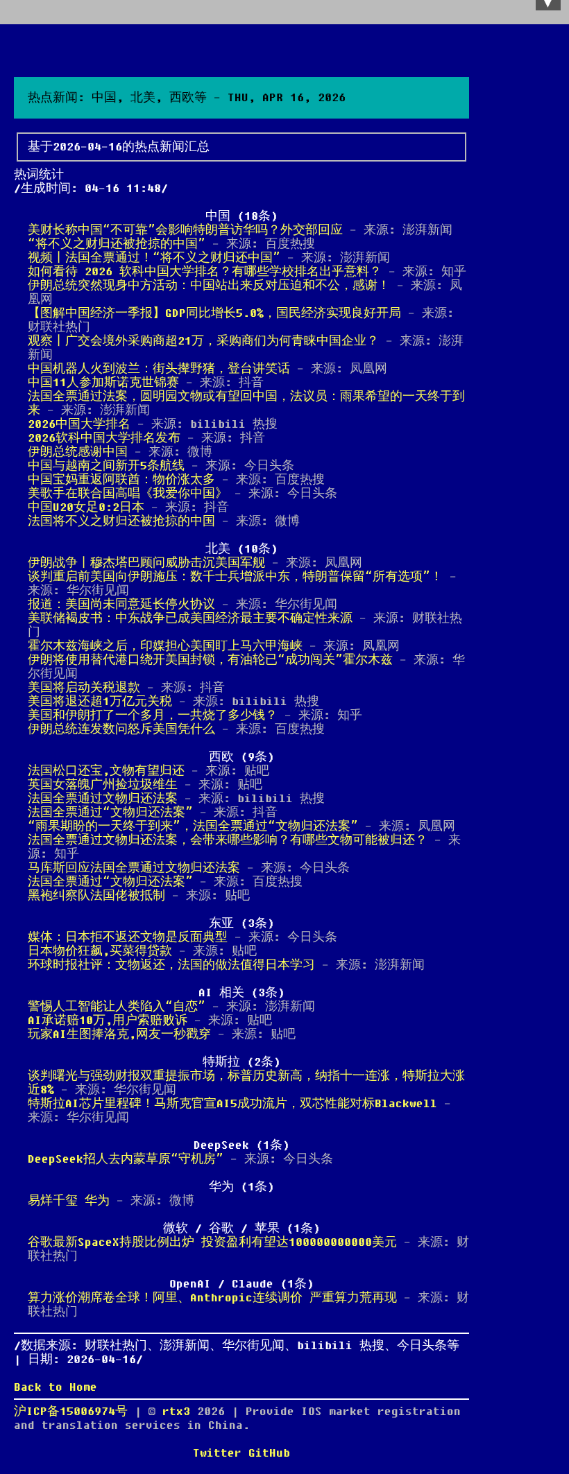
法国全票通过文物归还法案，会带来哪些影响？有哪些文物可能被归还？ (227, 840)
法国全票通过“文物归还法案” (110, 813)
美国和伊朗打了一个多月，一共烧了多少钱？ (153, 715)
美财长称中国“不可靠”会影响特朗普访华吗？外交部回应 (185, 230)
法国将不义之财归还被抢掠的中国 (121, 521)
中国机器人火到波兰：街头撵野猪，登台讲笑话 (159, 369)
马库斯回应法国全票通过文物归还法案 (134, 868)
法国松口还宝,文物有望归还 (106, 771)
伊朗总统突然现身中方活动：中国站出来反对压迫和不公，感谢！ (209, 286)
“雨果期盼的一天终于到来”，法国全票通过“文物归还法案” (193, 826)
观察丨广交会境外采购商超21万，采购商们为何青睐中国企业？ (203, 341)
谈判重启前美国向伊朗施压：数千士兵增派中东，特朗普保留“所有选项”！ (235, 577)
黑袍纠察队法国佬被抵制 (96, 896)
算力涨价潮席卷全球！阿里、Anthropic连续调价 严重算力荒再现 (212, 1298)
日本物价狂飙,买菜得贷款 (100, 951)
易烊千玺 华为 (69, 1201)
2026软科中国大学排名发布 (104, 438)
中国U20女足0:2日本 (86, 507)
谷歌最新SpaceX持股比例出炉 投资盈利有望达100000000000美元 (212, 1242)
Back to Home (55, 1387)
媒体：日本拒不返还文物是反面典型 (128, 937)
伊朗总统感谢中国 (78, 452)
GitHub (269, 1453)
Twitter (217, 1453)
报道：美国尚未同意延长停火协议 (121, 605)
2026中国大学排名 (79, 424)
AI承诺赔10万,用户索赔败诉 (107, 1021)
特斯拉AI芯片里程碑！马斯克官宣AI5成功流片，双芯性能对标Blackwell (232, 1104)
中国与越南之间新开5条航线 (106, 466)
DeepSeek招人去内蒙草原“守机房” (125, 1159)
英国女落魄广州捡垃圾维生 (103, 785)
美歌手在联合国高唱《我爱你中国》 (128, 494)
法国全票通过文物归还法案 (103, 799)
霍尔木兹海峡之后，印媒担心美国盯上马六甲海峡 (165, 646)
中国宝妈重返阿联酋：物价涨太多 (121, 480)
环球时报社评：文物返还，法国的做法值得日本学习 (171, 965)
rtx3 (179, 1412)
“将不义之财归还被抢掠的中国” (116, 244)
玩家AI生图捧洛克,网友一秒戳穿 (119, 1034)
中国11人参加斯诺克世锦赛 (103, 383)
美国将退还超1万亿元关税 (100, 702)
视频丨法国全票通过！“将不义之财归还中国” (154, 258)
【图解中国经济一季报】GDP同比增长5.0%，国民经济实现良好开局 (214, 313)
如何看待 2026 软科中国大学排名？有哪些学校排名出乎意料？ (205, 272)
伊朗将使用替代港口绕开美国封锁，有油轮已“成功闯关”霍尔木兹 (210, 660)
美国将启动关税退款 (84, 688)
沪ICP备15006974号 (71, 1412)
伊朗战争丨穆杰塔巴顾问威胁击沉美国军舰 (146, 563)
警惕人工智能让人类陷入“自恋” (116, 1007)
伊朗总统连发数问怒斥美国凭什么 (121, 729)
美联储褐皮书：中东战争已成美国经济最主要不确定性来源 (190, 618)
